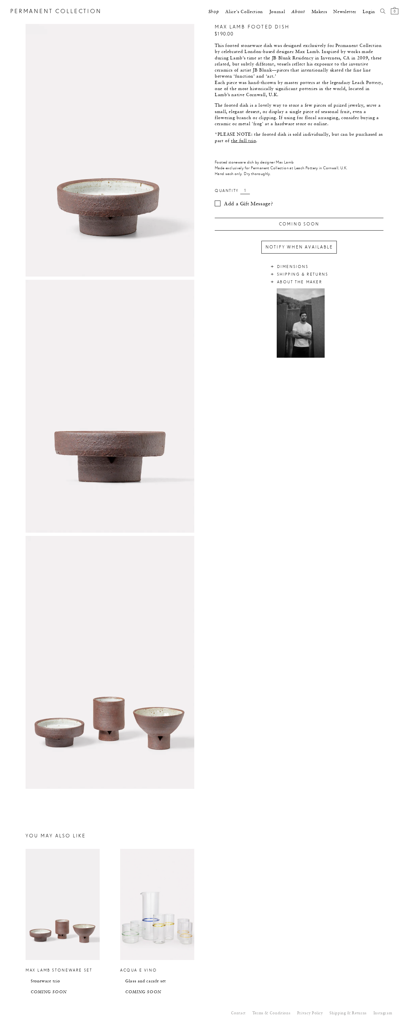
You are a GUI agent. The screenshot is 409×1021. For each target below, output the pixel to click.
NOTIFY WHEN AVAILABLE (299, 247)
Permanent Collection (56, 12)
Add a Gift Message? (248, 204)
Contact (238, 1013)
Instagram (383, 1013)
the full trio (243, 141)
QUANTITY (227, 191)
